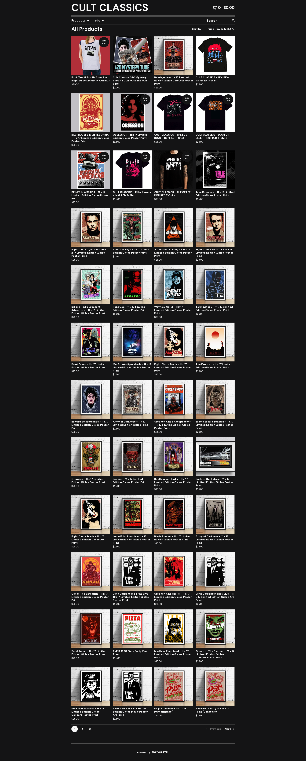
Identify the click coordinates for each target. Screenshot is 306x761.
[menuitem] (80, 21)
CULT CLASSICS (109, 8)
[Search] (233, 21)
